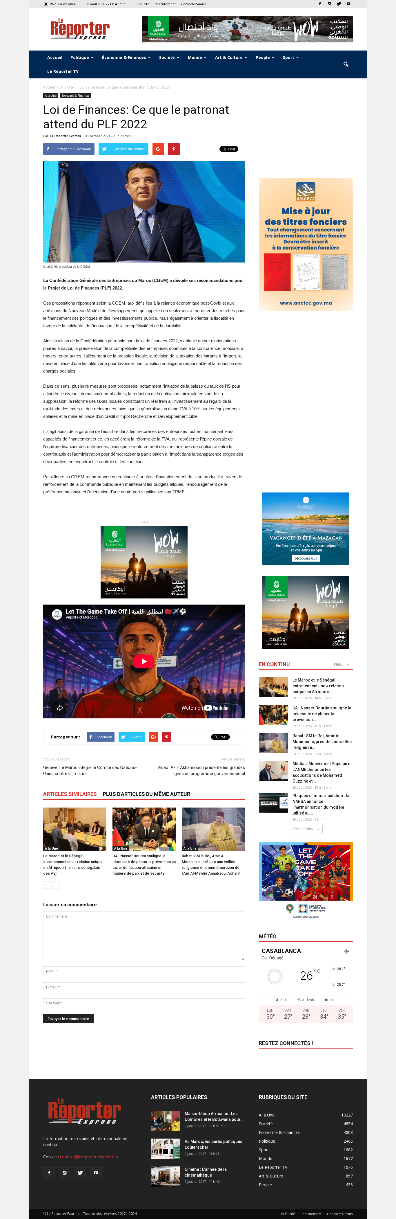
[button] (346, 64)
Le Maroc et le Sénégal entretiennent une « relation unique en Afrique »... (318, 686)
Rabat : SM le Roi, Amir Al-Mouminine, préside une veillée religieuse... (322, 741)
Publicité (142, 4)
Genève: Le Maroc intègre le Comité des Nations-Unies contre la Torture (90, 770)
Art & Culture (229, 57)
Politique (79, 57)
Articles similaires (70, 794)
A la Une (51, 96)
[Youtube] (348, 4)
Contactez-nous (193, 4)
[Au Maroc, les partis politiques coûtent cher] (165, 1149)
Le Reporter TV (63, 71)
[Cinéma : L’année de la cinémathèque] (165, 1176)
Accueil (54, 57)
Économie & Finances (124, 57)
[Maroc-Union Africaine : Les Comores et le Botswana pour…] (165, 1121)
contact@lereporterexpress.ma (89, 1156)
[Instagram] (329, 4)
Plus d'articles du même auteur (146, 794)
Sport (288, 57)
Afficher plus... (303, 828)
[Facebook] (319, 4)
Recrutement (165, 4)
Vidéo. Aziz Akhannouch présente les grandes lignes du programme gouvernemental (201, 770)
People (263, 57)
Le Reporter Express (65, 136)
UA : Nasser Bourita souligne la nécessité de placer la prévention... (322, 714)
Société (167, 57)
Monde (195, 57)
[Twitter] (339, 4)
